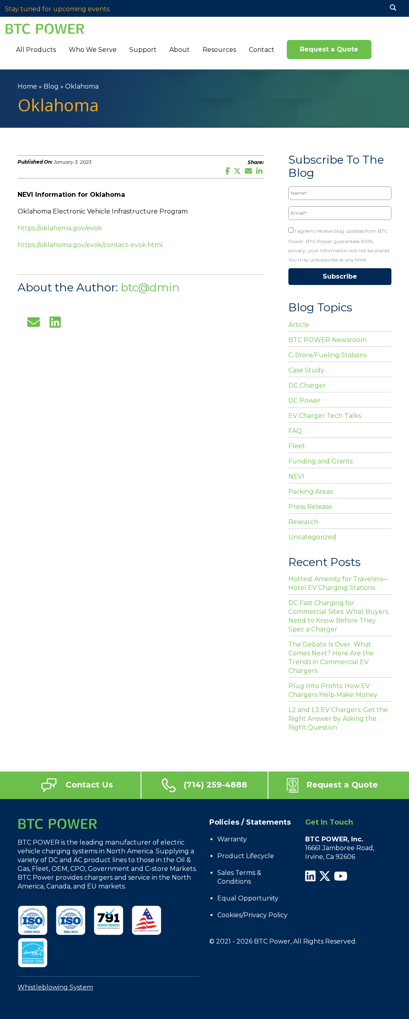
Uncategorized (312, 537)
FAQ (295, 431)
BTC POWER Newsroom (327, 340)
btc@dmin (150, 287)
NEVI (296, 476)
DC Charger (307, 385)
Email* (296, 202)
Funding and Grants (320, 461)
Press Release (310, 506)
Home (27, 86)
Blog (51, 86)
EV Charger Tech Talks (324, 415)
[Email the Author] (33, 322)
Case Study (306, 370)
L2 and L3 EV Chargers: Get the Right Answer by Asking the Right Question (338, 718)
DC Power (304, 400)
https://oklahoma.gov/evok (60, 228)
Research (303, 522)
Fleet (296, 446)
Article (298, 324)
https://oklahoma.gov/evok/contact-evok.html (90, 245)
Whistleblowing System (55, 987)
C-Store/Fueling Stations (327, 355)
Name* (296, 182)
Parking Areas (310, 491)
